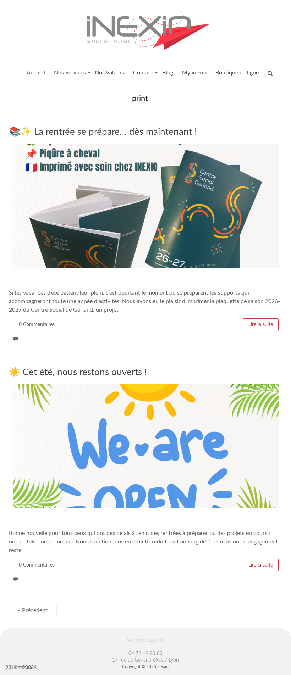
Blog (167, 73)
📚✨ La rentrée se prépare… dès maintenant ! (103, 131)
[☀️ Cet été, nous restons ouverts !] (145, 388)
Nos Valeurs (109, 73)
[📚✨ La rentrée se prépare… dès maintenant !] (145, 147)
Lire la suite (260, 324)
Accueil (36, 73)
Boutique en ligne (237, 73)
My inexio (194, 73)
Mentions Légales (145, 640)
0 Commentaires (37, 324)
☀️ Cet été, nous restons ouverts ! (78, 372)
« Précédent (33, 610)
